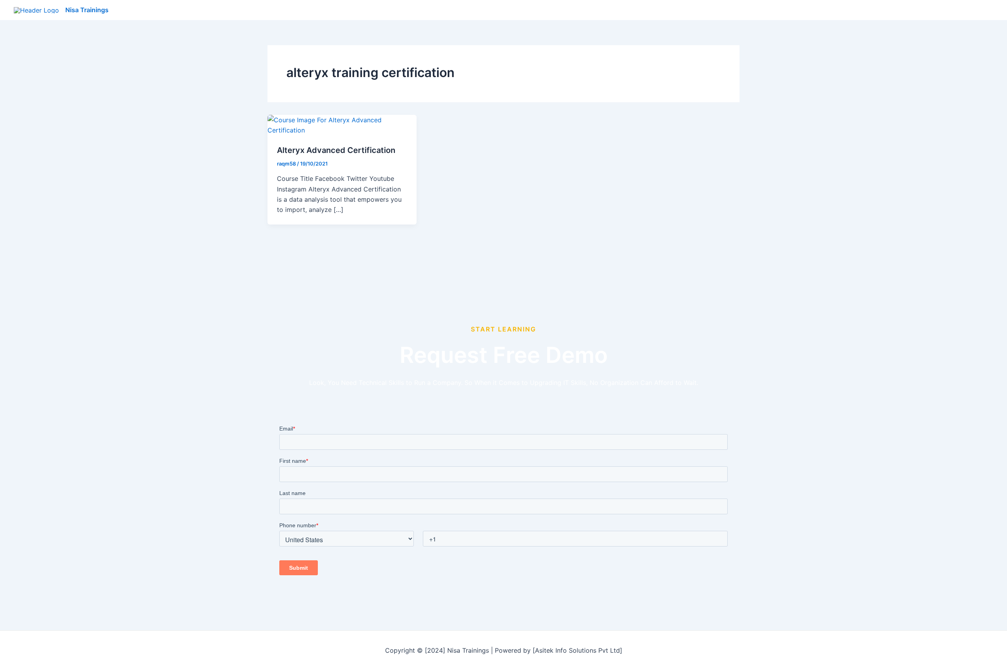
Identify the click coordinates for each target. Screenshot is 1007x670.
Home (825, 10)
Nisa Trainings (87, 10)
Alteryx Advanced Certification (336, 150)
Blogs (901, 10)
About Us (936, 10)
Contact (975, 10)
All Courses (864, 10)
